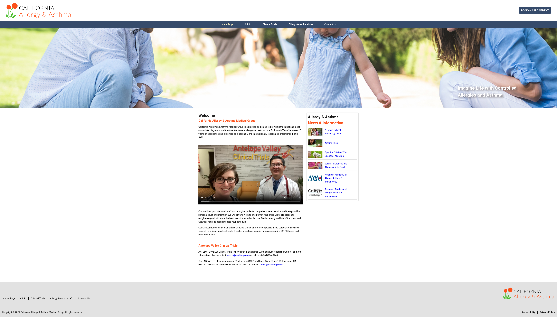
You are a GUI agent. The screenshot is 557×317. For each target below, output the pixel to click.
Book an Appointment (535, 10)
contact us (330, 24)
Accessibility (528, 312)
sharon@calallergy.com (238, 255)
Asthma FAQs (331, 143)
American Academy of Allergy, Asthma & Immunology (336, 178)
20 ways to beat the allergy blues (333, 132)
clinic (248, 24)
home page (226, 24)
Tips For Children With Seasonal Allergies (336, 154)
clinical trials (270, 24)
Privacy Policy (547, 312)
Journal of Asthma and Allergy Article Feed (336, 165)
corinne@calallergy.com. (271, 264)
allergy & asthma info (301, 24)
